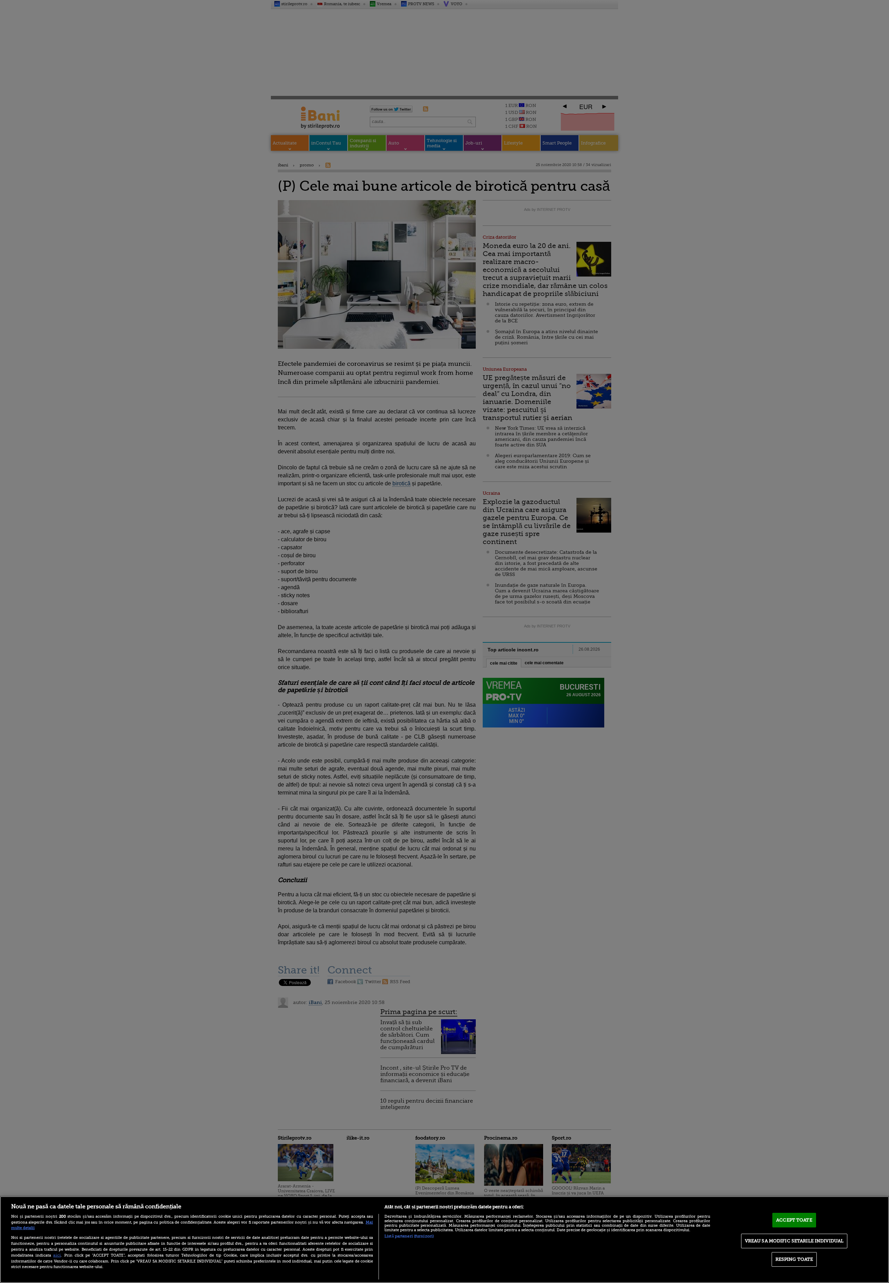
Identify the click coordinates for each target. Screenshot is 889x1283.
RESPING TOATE (794, 1259)
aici (57, 1255)
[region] (444, 1239)
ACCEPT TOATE (794, 1220)
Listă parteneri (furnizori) (409, 1236)
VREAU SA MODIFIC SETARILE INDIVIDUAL (794, 1240)
